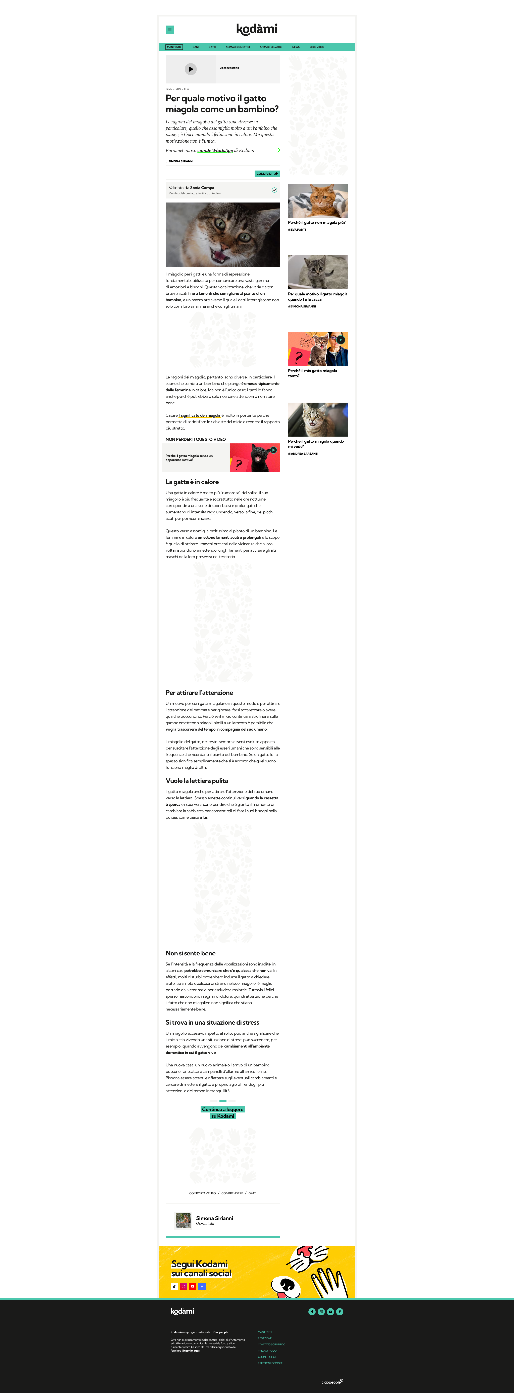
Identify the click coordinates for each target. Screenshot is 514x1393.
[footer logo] (208, 1312)
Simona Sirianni (214, 1218)
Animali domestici (238, 47)
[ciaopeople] (332, 1382)
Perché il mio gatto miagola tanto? (312, 373)
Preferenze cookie (270, 1363)
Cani (196, 47)
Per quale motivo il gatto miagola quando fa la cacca (318, 296)
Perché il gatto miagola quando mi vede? (316, 444)
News (296, 47)
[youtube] (330, 1311)
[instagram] (321, 1311)
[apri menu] (170, 30)
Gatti (212, 47)
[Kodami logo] (257, 30)
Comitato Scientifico (271, 1344)
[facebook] (339, 1311)
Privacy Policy (268, 1350)
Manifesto (174, 46)
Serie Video (317, 47)
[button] (174, 1286)
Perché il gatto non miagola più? (316, 222)
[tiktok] (312, 1311)
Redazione (265, 1338)
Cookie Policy (267, 1356)
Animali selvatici (271, 47)
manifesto (265, 1331)
